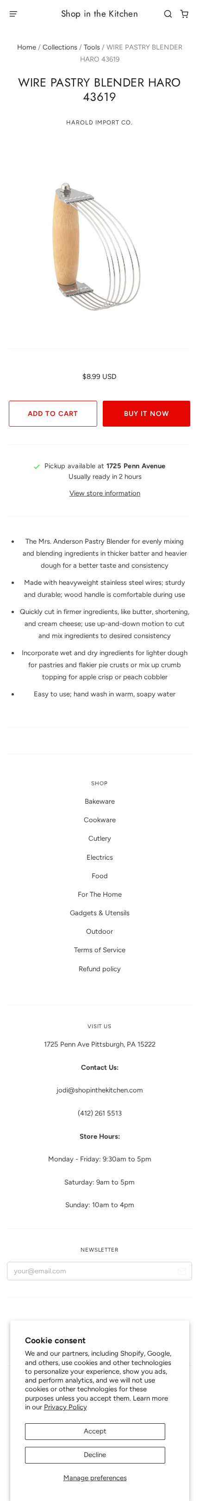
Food (100, 876)
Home (26, 47)
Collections (60, 47)
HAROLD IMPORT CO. (99, 122)
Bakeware (100, 801)
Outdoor (99, 931)
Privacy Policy (65, 1407)
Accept (95, 1431)
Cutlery (99, 838)
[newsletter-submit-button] (182, 1273)
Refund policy (100, 969)
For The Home (100, 894)
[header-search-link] (168, 14)
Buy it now (146, 413)
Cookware (100, 820)
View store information (104, 493)
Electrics (100, 857)
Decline (95, 1455)
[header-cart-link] (184, 14)
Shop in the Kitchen (99, 13)
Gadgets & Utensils (100, 913)
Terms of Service (99, 950)
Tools (92, 47)
